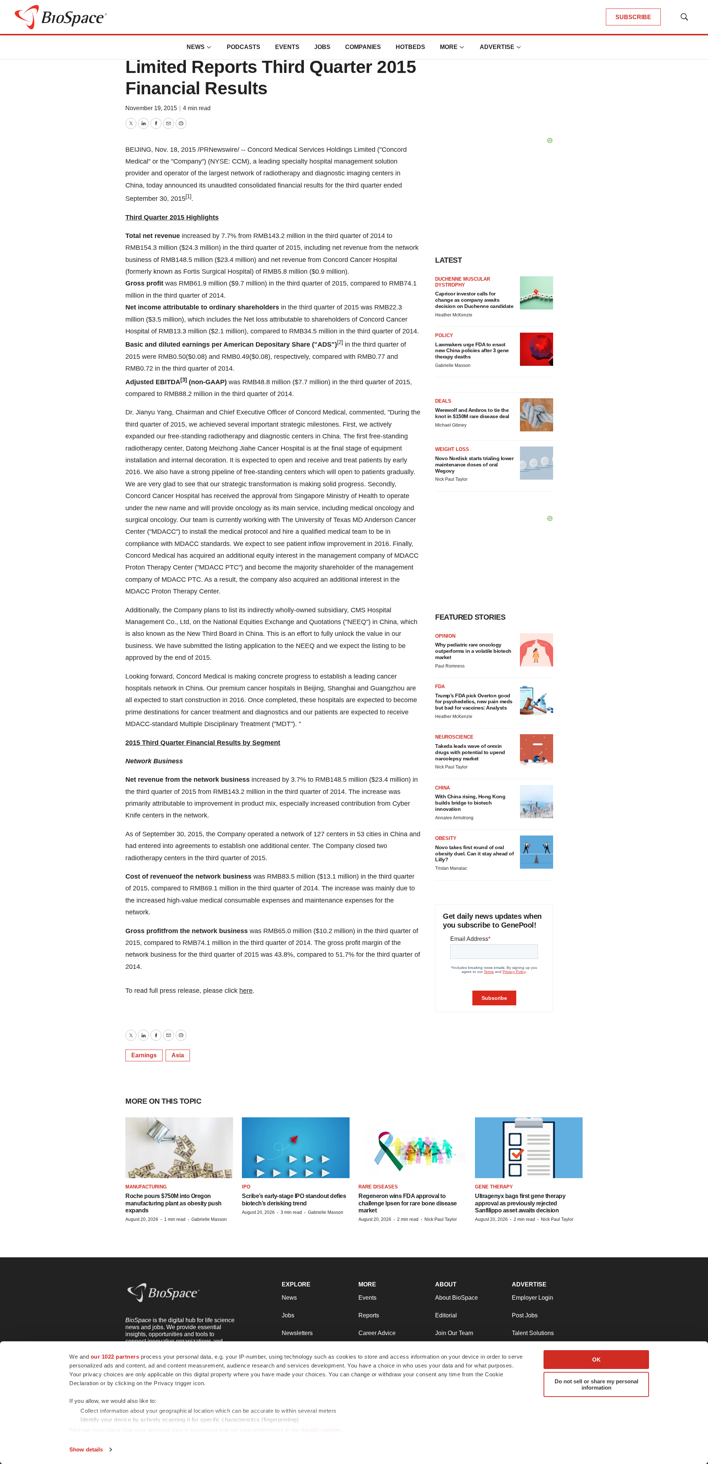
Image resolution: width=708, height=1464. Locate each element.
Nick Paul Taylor (451, 479)
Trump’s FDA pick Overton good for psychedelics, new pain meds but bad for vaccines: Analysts (474, 702)
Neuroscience (454, 737)
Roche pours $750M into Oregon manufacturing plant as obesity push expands (173, 1203)
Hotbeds (410, 47)
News (196, 47)
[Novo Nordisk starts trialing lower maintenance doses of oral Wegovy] (536, 463)
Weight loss (452, 449)
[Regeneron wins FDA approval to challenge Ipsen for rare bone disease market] (412, 1147)
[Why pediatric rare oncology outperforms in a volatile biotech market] (536, 649)
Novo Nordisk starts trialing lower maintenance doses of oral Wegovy (474, 464)
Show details (86, 1449)
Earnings (144, 1055)
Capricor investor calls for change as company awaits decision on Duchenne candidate (474, 300)
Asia (177, 1055)
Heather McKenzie (453, 315)
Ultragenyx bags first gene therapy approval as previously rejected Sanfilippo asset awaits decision (520, 1203)
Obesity (446, 838)
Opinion (445, 636)
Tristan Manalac (451, 868)
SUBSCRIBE (633, 17)
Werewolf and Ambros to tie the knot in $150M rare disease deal (472, 413)
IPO (246, 1187)
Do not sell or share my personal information (596, 1384)
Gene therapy (494, 1187)
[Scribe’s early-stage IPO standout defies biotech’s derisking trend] (296, 1147)
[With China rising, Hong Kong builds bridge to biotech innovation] (536, 801)
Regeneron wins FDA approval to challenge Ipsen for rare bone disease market (407, 1203)
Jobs (322, 47)
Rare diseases (378, 1187)
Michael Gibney (450, 425)
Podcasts (243, 47)
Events (287, 47)
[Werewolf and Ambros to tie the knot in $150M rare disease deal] (536, 414)
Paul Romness (450, 666)
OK (596, 1359)
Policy (444, 335)
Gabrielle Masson (453, 365)
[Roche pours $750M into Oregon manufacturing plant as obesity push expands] (179, 1147)
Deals (443, 401)
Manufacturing (146, 1187)
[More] (209, 47)
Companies (363, 47)
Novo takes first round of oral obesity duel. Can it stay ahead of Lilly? (474, 853)
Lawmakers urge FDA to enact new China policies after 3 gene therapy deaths (472, 351)
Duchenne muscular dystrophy (462, 282)
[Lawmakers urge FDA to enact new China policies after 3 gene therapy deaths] (536, 349)
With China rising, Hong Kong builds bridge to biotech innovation (470, 803)
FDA (440, 686)
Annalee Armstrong (454, 817)
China (442, 788)
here (246, 990)
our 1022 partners (115, 1356)
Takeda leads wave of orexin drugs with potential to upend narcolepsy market (470, 752)
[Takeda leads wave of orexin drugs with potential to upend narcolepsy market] (536, 750)
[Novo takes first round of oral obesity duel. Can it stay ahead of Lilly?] (536, 852)
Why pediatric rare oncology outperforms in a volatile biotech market (473, 651)
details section (321, 1430)
